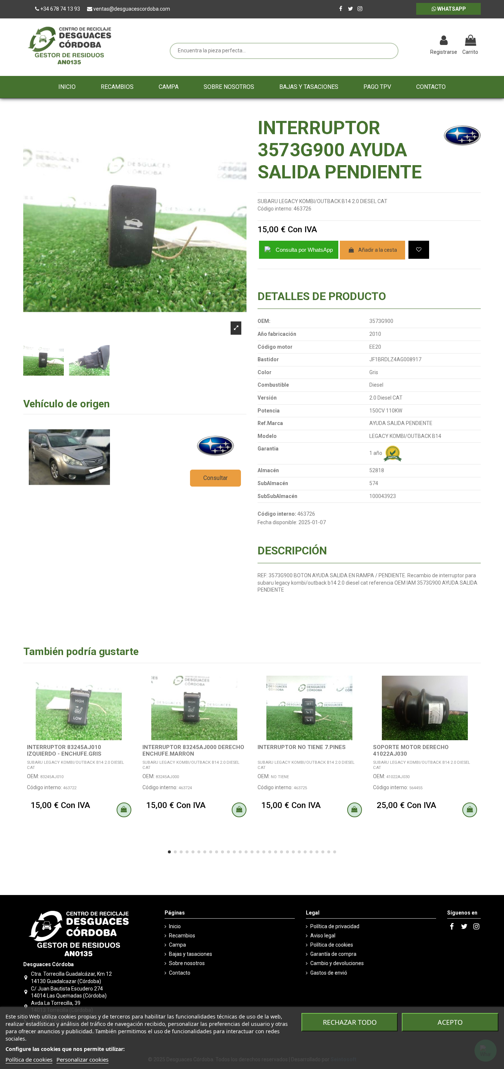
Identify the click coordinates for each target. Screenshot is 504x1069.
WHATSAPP (451, 9)
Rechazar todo (350, 1022)
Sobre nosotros (187, 963)
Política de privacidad (334, 926)
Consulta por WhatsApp (304, 250)
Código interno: (275, 209)
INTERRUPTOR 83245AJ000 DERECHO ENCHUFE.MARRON (193, 750)
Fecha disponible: (277, 522)
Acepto (450, 1022)
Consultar (215, 477)
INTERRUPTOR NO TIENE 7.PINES (302, 747)
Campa (177, 945)
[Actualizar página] (405, 41)
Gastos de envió (328, 973)
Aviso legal (322, 936)
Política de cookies (331, 945)
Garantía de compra (333, 954)
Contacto (179, 973)
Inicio (175, 926)
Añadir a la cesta (377, 250)
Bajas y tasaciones (190, 954)
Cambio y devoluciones (337, 963)
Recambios (182, 936)
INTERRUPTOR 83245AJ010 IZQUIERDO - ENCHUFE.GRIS (64, 750)
